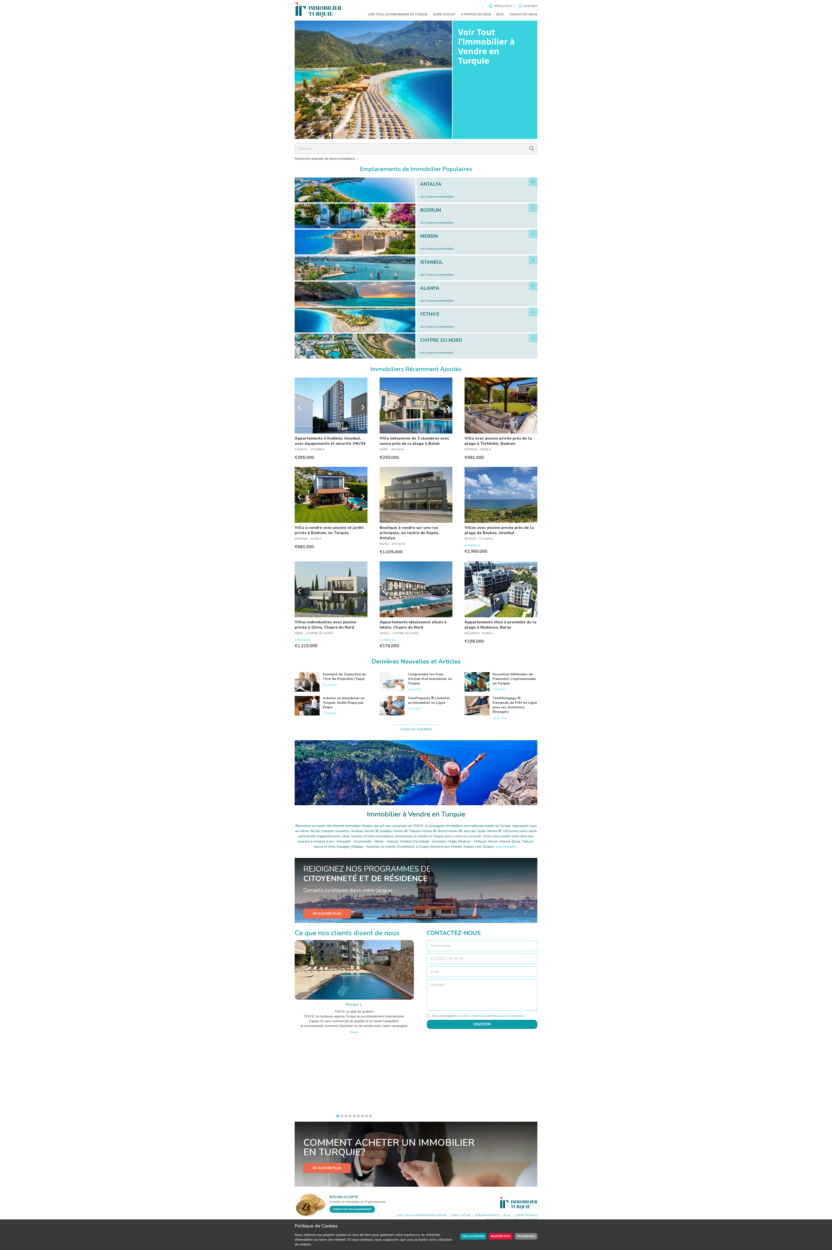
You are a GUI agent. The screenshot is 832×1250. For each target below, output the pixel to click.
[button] (337, 1116)
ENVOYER (482, 1024)
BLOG (500, 14)
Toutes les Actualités (416, 729)
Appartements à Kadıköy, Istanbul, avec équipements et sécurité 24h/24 (330, 441)
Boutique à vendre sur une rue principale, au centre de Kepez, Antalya (409, 533)
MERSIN (429, 236)
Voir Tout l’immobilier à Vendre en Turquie (486, 46)
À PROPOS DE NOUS (476, 14)
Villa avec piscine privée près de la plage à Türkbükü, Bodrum (498, 441)
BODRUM (430, 210)
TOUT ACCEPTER (473, 1236)
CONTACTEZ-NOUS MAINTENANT (352, 1209)
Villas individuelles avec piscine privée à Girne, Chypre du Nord (325, 624)
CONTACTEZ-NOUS (523, 14)
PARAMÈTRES (526, 1236)
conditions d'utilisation (472, 1016)
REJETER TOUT (500, 1236)
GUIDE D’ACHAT (444, 14)
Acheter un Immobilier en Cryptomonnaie (358, 1202)
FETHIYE (429, 314)
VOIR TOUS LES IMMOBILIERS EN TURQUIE (398, 14)
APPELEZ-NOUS (503, 6)
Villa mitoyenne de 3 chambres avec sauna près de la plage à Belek (414, 441)
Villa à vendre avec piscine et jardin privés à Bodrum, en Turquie (329, 530)
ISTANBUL (431, 262)
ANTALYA (430, 184)
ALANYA (429, 288)
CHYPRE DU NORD (441, 340)
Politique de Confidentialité (506, 1016)
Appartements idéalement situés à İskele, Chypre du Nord (413, 624)
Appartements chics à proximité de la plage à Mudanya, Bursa (500, 624)
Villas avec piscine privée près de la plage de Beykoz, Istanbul (499, 530)
